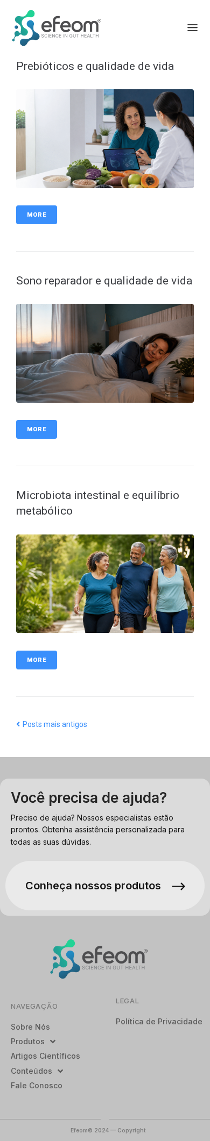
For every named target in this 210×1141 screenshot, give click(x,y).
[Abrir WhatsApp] (183, 1113)
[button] (192, 27)
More (36, 214)
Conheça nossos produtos (93, 885)
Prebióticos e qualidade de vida (95, 66)
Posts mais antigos (51, 724)
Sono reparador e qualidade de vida (104, 280)
